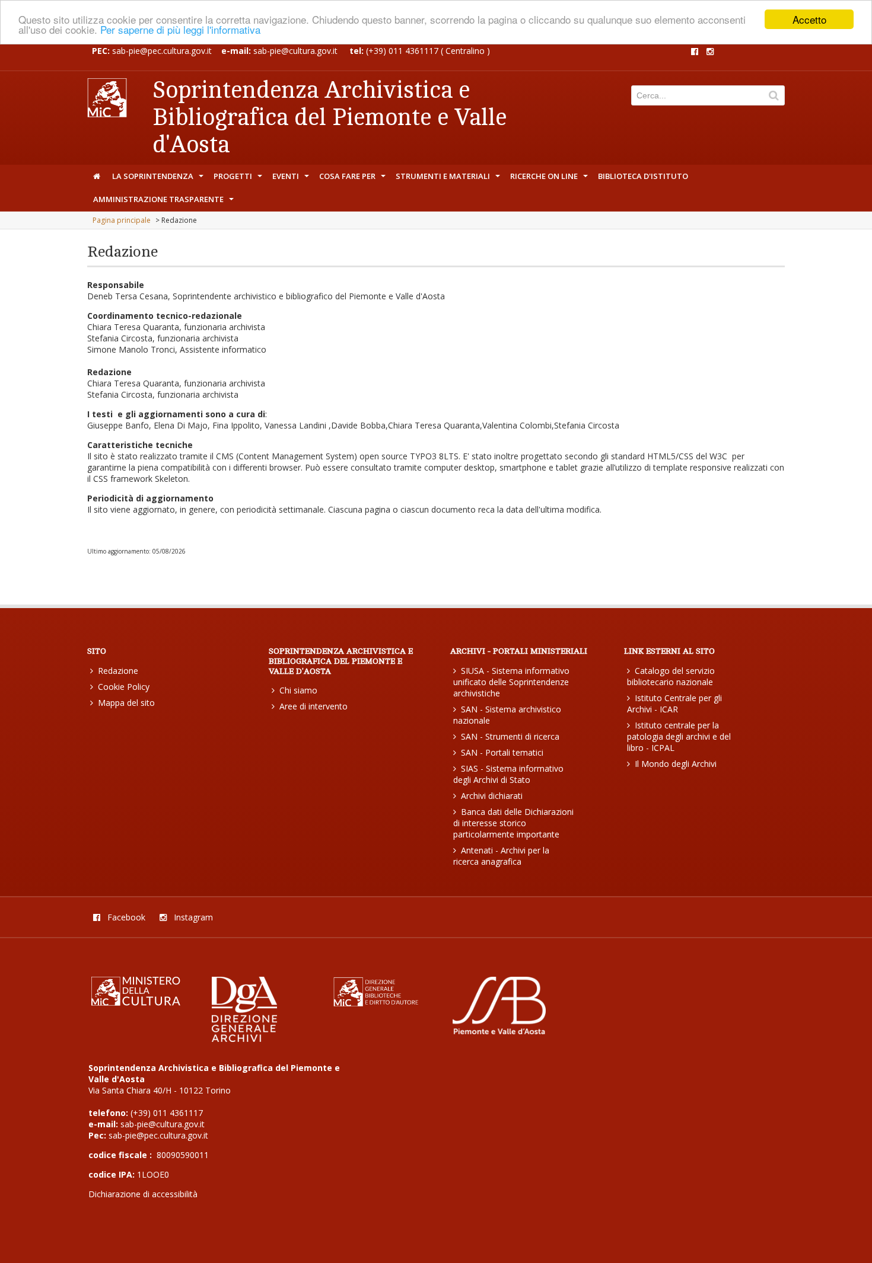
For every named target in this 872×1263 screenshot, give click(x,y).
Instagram (192, 917)
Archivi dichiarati (492, 795)
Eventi (291, 179)
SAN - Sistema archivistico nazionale (507, 715)
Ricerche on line (550, 179)
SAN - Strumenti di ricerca (510, 736)
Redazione (118, 670)
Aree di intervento (313, 706)
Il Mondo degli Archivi (676, 763)
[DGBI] (378, 1004)
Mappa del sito (126, 702)
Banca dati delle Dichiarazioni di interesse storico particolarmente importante (513, 823)
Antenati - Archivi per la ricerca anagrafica (501, 856)
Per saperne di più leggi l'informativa (180, 30)
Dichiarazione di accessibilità (143, 1194)
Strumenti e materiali (449, 179)
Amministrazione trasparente (164, 202)
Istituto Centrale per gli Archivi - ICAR (674, 703)
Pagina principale (122, 220)
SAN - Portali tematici (502, 752)
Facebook (125, 917)
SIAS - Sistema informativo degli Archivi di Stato (508, 774)
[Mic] (135, 1002)
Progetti (239, 179)
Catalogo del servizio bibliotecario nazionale (671, 676)
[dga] (244, 1038)
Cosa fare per (353, 179)
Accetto (809, 19)
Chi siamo (298, 690)
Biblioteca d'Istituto (643, 176)
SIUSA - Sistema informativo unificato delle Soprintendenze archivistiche (511, 682)
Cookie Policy (123, 686)
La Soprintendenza (159, 179)
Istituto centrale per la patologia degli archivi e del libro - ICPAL (679, 736)
